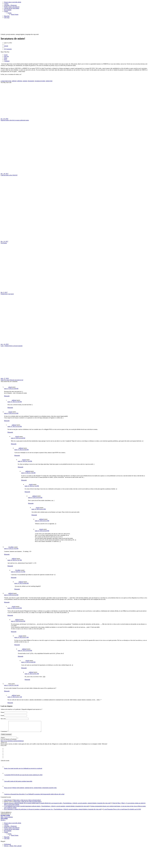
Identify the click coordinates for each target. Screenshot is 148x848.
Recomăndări (7, 10)
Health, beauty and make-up (11, 6)
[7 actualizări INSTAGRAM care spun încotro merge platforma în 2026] (6, 773)
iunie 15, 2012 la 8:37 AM (15, 697)
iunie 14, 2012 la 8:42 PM (18, 621)
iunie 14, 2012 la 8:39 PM (15, 608)
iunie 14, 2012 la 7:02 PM (11, 548)
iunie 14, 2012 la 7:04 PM (25, 461)
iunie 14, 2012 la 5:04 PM (15, 401)
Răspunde (7, 396)
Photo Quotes (14, 14)
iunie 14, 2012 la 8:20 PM (42, 530)
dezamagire (31, 81)
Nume (2, 712)
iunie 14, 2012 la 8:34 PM (11, 595)
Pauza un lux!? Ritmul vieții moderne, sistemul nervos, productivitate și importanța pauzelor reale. (30, 787)
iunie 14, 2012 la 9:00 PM (28, 662)
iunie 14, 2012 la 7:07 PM (15, 560)
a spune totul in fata (6, 81)
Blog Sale (6, 16)
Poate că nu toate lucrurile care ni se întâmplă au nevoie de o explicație (23, 768)
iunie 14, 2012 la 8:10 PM (35, 497)
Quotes (6, 11)
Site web (3, 718)
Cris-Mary (11, 547)
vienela (10, 411)
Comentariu (4, 731)
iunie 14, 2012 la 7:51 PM (18, 571)
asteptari (25, 81)
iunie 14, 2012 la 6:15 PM (11, 413)
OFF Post (6, 17)
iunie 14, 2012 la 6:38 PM (18, 438)
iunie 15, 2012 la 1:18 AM (11, 685)
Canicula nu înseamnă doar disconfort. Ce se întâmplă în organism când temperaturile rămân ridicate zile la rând (34, 794)
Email (2, 715)
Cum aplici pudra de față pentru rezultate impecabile (18, 781)
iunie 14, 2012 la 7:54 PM (32, 486)
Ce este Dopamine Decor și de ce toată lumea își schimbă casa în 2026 (122, 809)
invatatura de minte (40, 81)
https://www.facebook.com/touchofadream (12, 741)
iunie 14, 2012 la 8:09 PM (21, 583)
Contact (6, 3)
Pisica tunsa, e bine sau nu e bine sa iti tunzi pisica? (27, 800)
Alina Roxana (8, 800)
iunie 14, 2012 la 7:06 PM (28, 473)
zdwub (10, 387)
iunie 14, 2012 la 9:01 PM (32, 673)
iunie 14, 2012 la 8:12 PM (39, 509)
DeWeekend (7, 844)
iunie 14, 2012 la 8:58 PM (25, 650)
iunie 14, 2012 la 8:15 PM (42, 520)
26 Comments (8, 49)
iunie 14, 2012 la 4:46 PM (11, 388)
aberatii (6, 46)
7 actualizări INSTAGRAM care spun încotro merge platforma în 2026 (23, 775)
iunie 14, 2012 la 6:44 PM (21, 449)
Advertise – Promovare (10, 5)
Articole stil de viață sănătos (11, 8)
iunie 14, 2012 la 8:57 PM (21, 637)
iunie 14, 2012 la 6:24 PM (15, 426)
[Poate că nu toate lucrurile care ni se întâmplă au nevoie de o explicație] (6, 767)
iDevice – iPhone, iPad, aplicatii (12, 846)
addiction (19, 81)
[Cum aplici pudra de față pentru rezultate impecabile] (6, 779)
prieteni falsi (49, 81)
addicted (14, 81)
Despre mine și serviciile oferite (12, 2)
